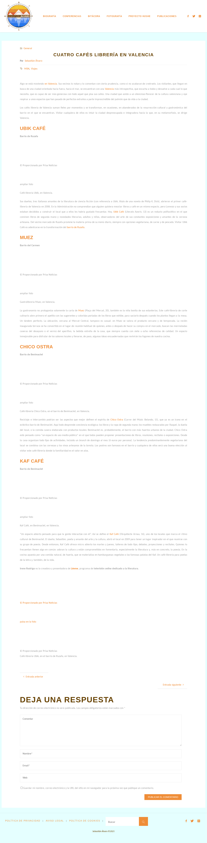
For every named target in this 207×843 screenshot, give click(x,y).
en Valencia (51, 84)
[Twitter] (194, 16)
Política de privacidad (22, 820)
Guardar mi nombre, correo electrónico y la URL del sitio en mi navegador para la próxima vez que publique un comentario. (88, 788)
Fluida (186, 835)
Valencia (109, 89)
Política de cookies (84, 820)
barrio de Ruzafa (75, 227)
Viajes (34, 69)
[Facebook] (188, 16)
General (28, 48)
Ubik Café (118, 212)
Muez (81, 310)
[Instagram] (200, 16)
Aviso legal (55, 820)
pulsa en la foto (28, 622)
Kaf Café (114, 534)
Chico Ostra (116, 420)
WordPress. (197, 835)
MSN (26, 69)
